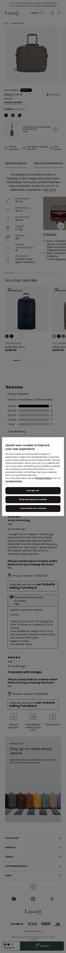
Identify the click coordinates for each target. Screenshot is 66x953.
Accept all (33, 490)
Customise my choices (33, 508)
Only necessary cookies (33, 499)
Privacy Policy (44, 478)
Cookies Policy (13, 481)
